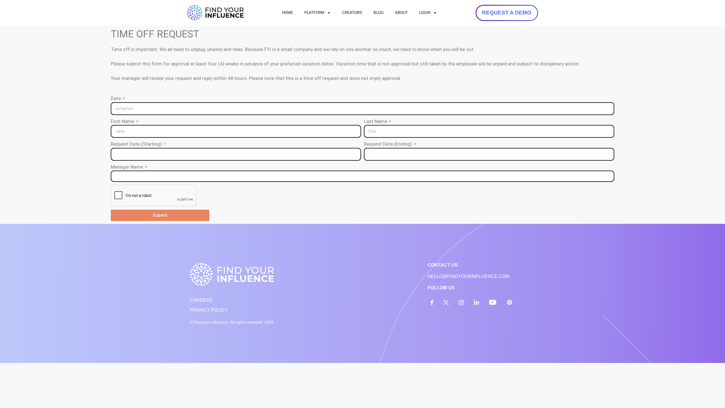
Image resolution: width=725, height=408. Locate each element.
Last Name (376, 121)
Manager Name (127, 167)
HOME (287, 12)
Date (116, 98)
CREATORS (352, 12)
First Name (123, 121)
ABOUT (401, 12)
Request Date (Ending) (388, 144)
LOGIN (424, 12)
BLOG (379, 12)
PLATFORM (314, 12)
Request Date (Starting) (137, 144)
